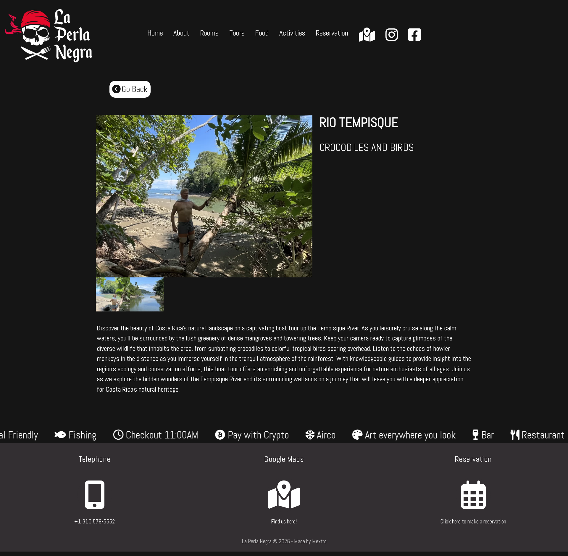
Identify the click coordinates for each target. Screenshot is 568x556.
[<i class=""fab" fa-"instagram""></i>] (391, 35)
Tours (237, 33)
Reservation (332, 33)
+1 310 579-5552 (94, 521)
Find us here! (284, 521)
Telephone (95, 459)
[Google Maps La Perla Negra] (284, 503)
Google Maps (284, 459)
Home (155, 33)
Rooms (209, 33)
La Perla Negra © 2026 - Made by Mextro (284, 541)
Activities (292, 33)
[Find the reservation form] (473, 503)
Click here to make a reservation (473, 521)
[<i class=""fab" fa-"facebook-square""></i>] (414, 35)
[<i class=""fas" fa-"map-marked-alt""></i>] (367, 35)
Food (262, 33)
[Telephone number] (95, 503)
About (181, 33)
